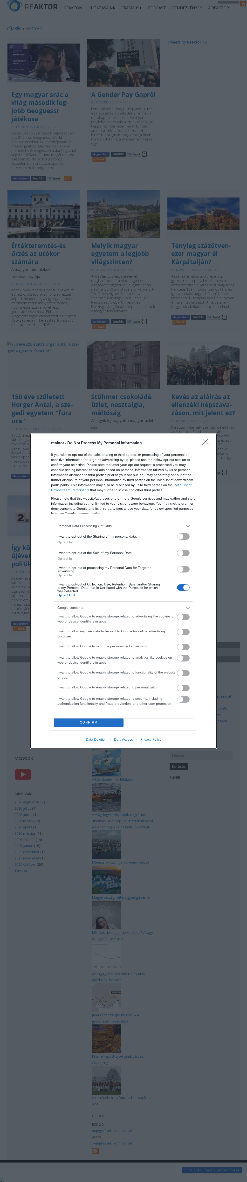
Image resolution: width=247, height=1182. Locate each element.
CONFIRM (89, 722)
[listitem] (123, 525)
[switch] (183, 536)
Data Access (123, 739)
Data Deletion (96, 739)
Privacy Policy (150, 739)
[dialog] (123, 591)
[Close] (207, 443)
